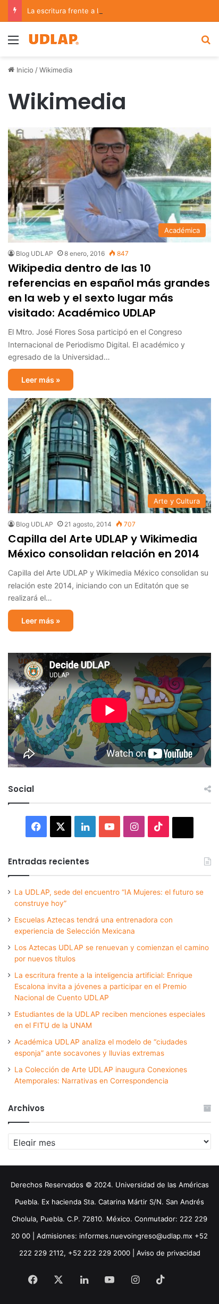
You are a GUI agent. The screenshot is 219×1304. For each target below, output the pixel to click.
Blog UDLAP (34, 253)
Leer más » (40, 379)
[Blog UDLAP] (53, 39)
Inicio (23, 70)
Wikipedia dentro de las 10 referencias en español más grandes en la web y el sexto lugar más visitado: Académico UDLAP (109, 290)
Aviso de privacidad (168, 1253)
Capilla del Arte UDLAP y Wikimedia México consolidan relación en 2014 (103, 546)
